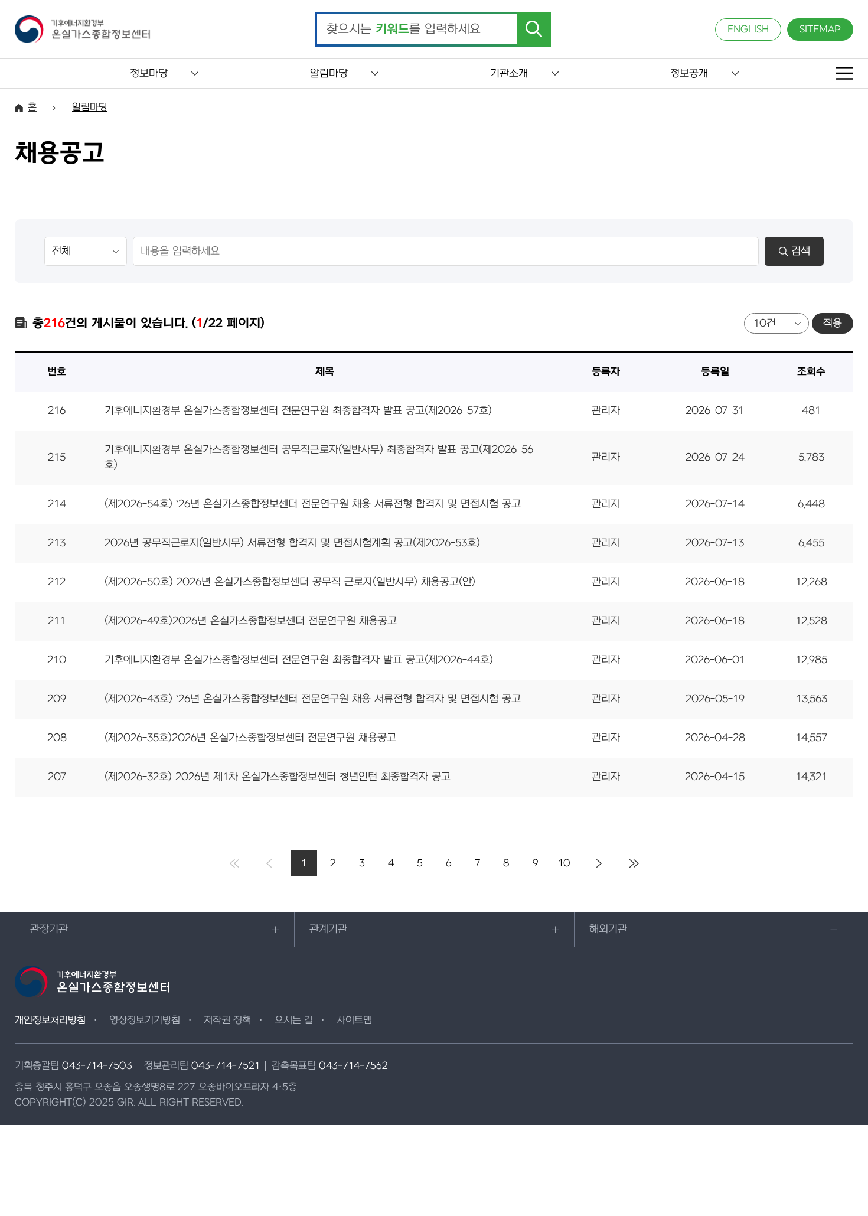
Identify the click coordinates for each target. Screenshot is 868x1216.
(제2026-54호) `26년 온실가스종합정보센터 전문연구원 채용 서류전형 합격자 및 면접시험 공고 (313, 504)
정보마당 (149, 73)
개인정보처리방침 (50, 1020)
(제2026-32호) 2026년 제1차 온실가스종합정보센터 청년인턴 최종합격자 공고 (278, 777)
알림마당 (329, 73)
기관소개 (509, 73)
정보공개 (689, 73)
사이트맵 (354, 1020)
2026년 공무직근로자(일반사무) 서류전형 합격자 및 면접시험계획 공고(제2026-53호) (292, 543)
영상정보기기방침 (144, 1020)
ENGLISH (748, 29)
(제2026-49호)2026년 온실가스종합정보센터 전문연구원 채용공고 (251, 621)
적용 (832, 323)
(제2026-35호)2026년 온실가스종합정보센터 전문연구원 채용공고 (250, 738)
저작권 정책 (227, 1020)
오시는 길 (294, 1020)
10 (564, 863)
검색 (800, 251)
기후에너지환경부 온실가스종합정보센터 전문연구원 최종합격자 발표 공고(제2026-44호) (299, 660)
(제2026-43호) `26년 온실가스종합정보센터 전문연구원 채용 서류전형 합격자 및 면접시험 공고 (313, 699)
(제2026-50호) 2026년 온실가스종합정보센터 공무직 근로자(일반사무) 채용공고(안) (290, 582)
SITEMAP (820, 29)
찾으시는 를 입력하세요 (404, 29)
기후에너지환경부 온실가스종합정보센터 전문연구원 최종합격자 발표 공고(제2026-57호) (298, 410)
